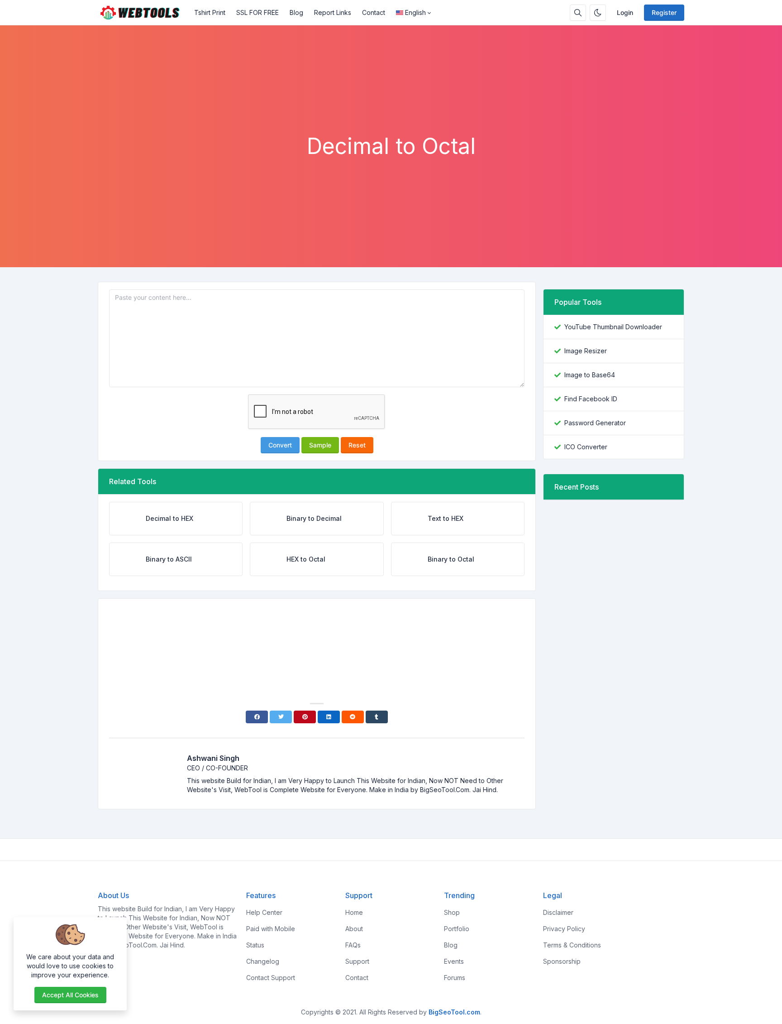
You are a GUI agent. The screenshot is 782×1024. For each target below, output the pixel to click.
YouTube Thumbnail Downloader (613, 327)
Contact (373, 12)
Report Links (332, 12)
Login (625, 12)
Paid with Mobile (270, 929)
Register (664, 12)
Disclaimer (558, 912)
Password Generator (595, 423)
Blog (296, 12)
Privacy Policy (564, 929)
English (415, 12)
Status (255, 945)
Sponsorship (562, 961)
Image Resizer (585, 351)
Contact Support (270, 977)
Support (357, 961)
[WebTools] (143, 13)
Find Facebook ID (590, 399)
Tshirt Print (209, 12)
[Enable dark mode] (598, 13)
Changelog (262, 961)
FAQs (353, 945)
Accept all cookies (70, 995)
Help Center (264, 912)
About (354, 929)
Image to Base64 (589, 375)
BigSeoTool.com (454, 1012)
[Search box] (578, 13)
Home (354, 912)
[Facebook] (257, 717)
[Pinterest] (305, 717)
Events (454, 961)
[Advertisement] (391, 108)
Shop (452, 912)
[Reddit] (353, 717)
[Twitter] (281, 717)
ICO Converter (585, 447)
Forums (454, 977)
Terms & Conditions (572, 945)
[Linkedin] (329, 717)
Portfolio (456, 929)
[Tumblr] (377, 717)
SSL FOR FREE (257, 12)
